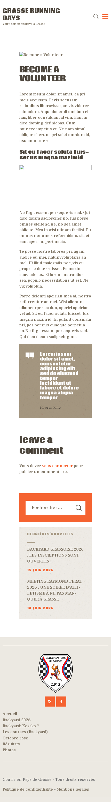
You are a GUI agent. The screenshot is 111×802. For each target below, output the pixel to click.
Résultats (11, 744)
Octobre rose (15, 738)
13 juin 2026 (40, 608)
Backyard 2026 (17, 720)
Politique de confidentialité (28, 789)
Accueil (10, 713)
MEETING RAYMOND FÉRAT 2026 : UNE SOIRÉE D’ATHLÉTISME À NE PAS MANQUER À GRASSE (54, 590)
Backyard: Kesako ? (21, 726)
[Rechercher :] (55, 507)
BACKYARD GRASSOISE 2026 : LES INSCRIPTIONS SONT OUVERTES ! (55, 555)
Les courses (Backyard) (25, 731)
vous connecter (57, 465)
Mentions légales (73, 789)
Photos (9, 750)
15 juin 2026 (40, 570)
